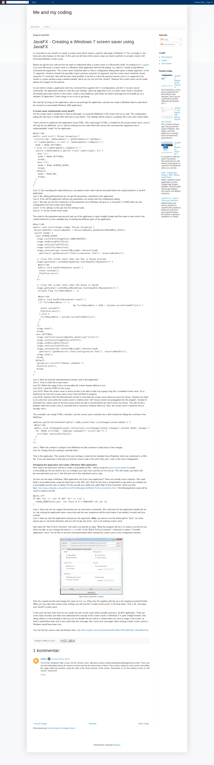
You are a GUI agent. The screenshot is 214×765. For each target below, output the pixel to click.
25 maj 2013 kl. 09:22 (60, 659)
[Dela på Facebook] (70, 640)
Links (46, 26)
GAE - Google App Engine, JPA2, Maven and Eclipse (170, 175)
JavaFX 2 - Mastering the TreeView (177, 81)
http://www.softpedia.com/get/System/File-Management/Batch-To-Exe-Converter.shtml (77, 488)
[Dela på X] (67, 640)
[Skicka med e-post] (61, 640)
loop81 (164, 60)
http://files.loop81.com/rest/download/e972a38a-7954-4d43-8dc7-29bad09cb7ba (113, 630)
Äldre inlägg (143, 724)
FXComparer (166, 57)
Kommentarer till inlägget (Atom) (61, 728)
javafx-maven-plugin (117, 467)
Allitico (44, 659)
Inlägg (165, 40)
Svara (43, 675)
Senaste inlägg (40, 724)
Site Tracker (166, 63)
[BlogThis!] (64, 640)
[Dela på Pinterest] (73, 640)
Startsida (35, 26)
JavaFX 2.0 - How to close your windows (169, 199)
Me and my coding (52, 12)
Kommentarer (169, 44)
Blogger (117, 745)
